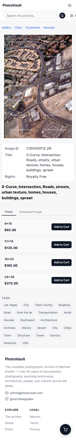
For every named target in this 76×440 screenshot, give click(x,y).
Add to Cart (61, 226)
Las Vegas (10, 305)
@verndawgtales (21, 399)
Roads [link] (48, 186)
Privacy (35, 429)
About (9, 423)
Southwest (33, 27)
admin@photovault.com (26, 393)
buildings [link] (10, 198)
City (26, 305)
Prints (9, 211)
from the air (24, 312)
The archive (13, 416)
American (10, 343)
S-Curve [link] (9, 186)
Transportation (48, 312)
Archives (9, 327)
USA (25, 343)
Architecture (49, 320)
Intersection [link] (30, 186)
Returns (35, 416)
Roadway (64, 305)
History (26, 327)
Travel (40, 335)
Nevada (49, 27)
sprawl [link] (26, 198)
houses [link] (49, 192)
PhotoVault (12, 5)
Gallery (6, 27)
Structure (24, 335)
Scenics (55, 335)
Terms (34, 423)
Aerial (67, 312)
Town (7, 335)
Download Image (30, 211)
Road (7, 312)
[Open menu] (69, 5)
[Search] (62, 15)
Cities (18, 27)
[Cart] (65, 429)
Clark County (43, 305)
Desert (41, 327)
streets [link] (62, 186)
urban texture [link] (14, 192)
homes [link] (34, 192)
